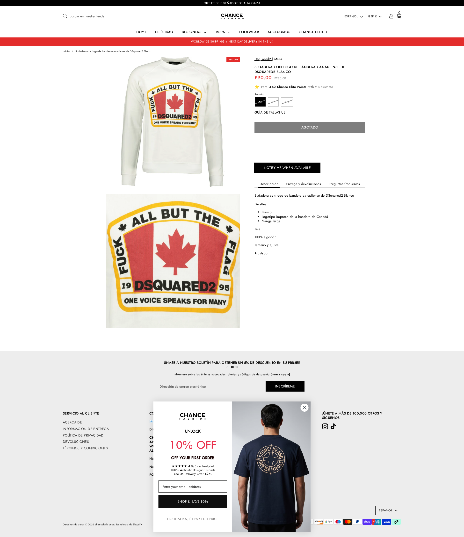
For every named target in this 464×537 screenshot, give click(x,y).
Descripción (269, 183)
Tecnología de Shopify (129, 524)
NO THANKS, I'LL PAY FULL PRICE (192, 518)
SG (287, 102)
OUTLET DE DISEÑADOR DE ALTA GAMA (232, 3)
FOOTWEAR (249, 31)
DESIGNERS (192, 31)
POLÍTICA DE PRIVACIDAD (83, 435)
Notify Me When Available (287, 167)
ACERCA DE (72, 422)
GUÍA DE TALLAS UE (270, 112)
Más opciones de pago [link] (309, 153)
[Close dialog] (304, 407)
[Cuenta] (391, 16)
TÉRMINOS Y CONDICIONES (85, 448)
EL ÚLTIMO (164, 31)
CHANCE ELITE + (313, 31)
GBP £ (372, 16)
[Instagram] (325, 426)
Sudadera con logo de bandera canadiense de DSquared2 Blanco (113, 51)
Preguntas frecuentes (344, 183)
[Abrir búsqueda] (65, 16)
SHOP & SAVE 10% (193, 501)
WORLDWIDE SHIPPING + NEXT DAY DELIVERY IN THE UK (232, 41)
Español (351, 16)
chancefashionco (104, 524)
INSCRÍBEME (285, 386)
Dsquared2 (263, 59)
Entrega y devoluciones (303, 183)
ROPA (221, 31)
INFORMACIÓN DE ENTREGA (86, 428)
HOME (141, 31)
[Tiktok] (333, 426)
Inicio (66, 51)
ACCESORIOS (279, 31)
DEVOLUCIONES (76, 441)
